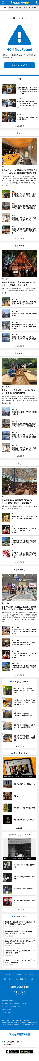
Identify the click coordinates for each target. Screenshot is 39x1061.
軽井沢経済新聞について (10, 1000)
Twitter (22, 992)
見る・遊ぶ (18, 7)
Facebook (16, 992)
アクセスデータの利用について (12, 1006)
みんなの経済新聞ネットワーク (19, 1034)
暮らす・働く (33, 7)
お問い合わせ (7, 1009)
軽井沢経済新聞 (18, 2)
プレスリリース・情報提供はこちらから (15, 1003)
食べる (11, 7)
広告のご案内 (7, 1012)
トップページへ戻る (19, 65)
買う (25, 7)
